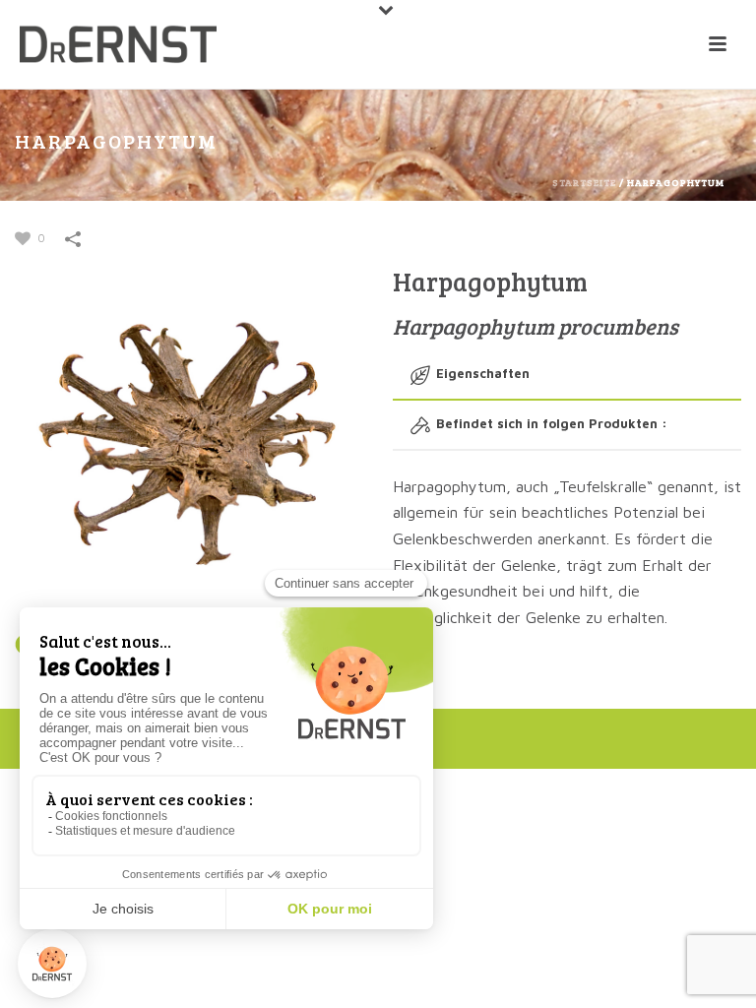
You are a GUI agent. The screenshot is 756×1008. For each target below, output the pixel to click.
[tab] (567, 374)
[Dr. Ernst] (118, 44)
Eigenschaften (483, 373)
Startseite (584, 182)
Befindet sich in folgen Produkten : (551, 423)
